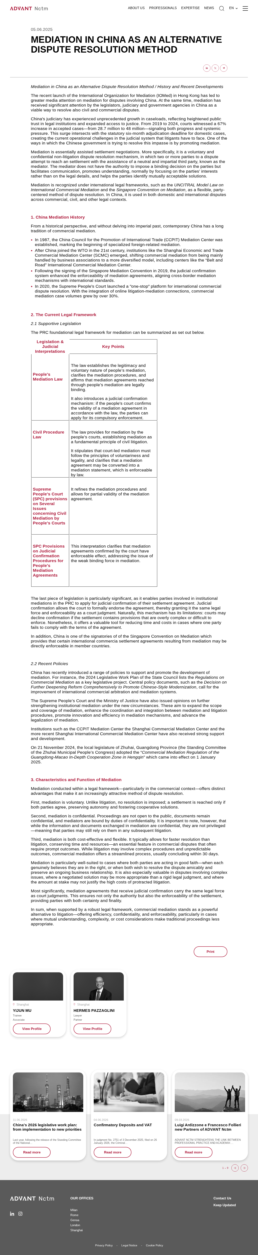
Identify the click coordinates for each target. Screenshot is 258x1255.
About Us (136, 8)
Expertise (190, 8)
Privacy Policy (104, 1245)
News (209, 8)
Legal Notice (129, 1245)
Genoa (74, 1220)
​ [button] (235, 1168)
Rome (74, 1215)
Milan (73, 1210)
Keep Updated (224, 1205)
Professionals (163, 8)
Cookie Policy (154, 1245)
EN (231, 8)
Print (210, 952)
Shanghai (76, 1230)
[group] (38, 1003)
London (75, 1225)
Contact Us (222, 1198)
